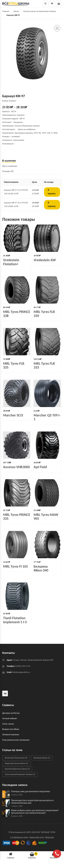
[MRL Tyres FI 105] (16, 544)
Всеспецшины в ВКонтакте (5, 693)
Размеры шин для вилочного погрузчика (30, 792)
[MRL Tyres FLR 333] (47, 341)
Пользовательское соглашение (15, 740)
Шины (16, 11)
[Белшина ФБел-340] (47, 544)
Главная (5, 11)
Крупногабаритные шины (17, 769)
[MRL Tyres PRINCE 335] (16, 492)
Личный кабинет (9, 718)
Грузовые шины (41, 758)
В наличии (9, 160)
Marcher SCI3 (13, 415)
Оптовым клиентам (10, 735)
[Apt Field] (47, 445)
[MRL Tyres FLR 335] (16, 341)
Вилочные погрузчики (16, 758)
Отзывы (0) (8, 171)
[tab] (32, 161)
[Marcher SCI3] (16, 393)
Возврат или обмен (10, 729)
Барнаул (20, 115)
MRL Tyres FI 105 (15, 567)
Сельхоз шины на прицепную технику (39, 11)
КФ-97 (22, 119)
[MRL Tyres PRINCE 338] (16, 290)
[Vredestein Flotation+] (16, 238)
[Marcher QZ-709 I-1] (47, 393)
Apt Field (40, 467)
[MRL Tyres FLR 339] (47, 290)
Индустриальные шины (16, 763)
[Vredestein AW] (47, 238)
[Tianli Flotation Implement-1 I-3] (16, 596)
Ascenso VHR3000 (16, 467)
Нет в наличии (9, 166)
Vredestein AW (45, 260)
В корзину (52, 192)
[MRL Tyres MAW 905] (47, 492)
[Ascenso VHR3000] (16, 445)
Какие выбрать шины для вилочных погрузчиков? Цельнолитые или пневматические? (35, 812)
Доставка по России (11, 713)
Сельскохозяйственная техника (20, 775)
